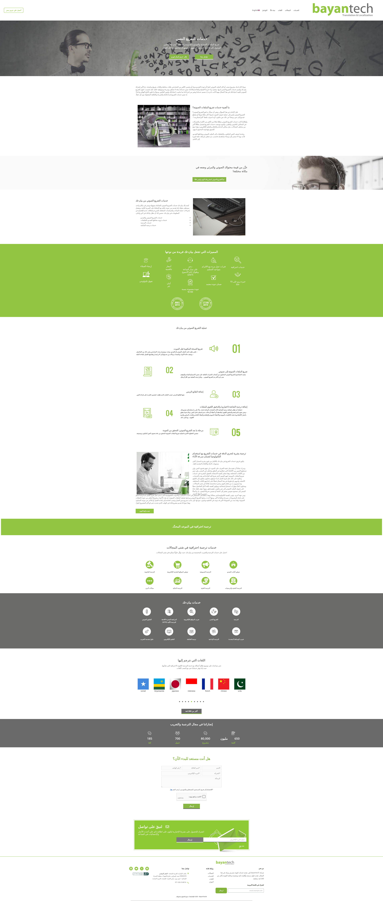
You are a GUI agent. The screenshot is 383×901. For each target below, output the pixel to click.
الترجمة (236, 619)
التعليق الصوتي (147, 619)
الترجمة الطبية (205, 588)
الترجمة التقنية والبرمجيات (233, 588)
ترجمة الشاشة (191, 639)
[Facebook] (147, 868)
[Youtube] (136, 868)
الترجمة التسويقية (205, 572)
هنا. (171, 789)
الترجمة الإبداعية (214, 639)
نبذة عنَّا (272, 10)
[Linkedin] (131, 868)
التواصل (264, 10)
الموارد (211, 882)
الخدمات (296, 10)
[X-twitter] (142, 868)
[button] (179, 701)
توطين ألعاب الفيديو (233, 572)
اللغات (279, 10)
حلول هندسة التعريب (146, 639)
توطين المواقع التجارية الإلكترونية (177, 572)
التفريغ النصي (214, 619)
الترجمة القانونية (150, 572)
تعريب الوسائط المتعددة (236, 639)
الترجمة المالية (177, 588)
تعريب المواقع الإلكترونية (191, 619)
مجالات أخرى (150, 588)
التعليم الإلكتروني (169, 639)
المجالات (288, 10)
